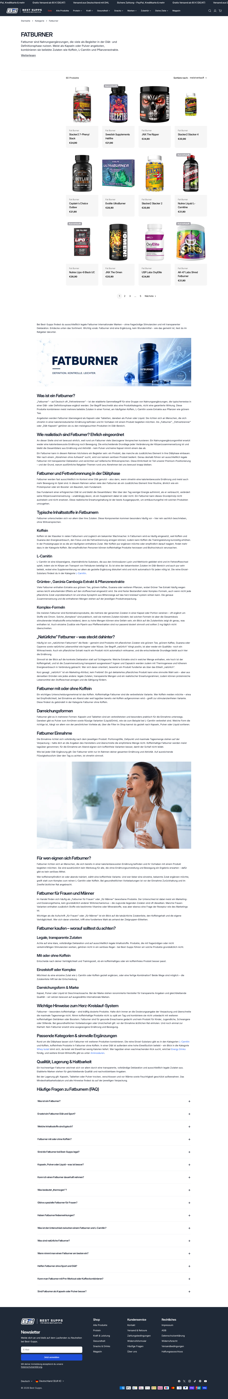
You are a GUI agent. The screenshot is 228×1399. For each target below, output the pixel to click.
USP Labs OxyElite (152, 272)
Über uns (132, 1351)
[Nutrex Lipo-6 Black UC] (82, 242)
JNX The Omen (113, 272)
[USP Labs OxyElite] (155, 242)
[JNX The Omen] (118, 242)
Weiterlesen (28, 55)
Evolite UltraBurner (115, 203)
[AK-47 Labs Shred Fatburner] (191, 242)
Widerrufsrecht (169, 1341)
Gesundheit (99, 1341)
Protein (97, 1330)
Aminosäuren (97, 1053)
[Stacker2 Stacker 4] (191, 104)
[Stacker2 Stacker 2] (155, 173)
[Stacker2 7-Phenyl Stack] (82, 104)
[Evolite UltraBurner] (118, 173)
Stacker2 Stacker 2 (152, 203)
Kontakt (131, 1325)
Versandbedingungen (173, 1346)
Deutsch (25, 1381)
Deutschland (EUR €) (50, 1381)
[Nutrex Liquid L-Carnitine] (191, 173)
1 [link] (119, 296)
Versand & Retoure (137, 1330)
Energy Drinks (178, 1049)
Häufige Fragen (135, 1346)
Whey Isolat (43, 1049)
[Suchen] (209, 10)
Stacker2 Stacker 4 (188, 134)
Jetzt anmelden (51, 1357)
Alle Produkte (100, 1325)
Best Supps (36, 1388)
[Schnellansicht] (94, 89)
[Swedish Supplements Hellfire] (118, 104)
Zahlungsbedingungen (139, 1335)
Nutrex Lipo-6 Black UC (82, 272)
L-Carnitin (81, 573)
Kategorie (39, 21)
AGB (164, 1330)
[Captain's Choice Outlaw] (82, 173)
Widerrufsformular (136, 1341)
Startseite (25, 21)
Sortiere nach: (181, 78)
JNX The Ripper (150, 134)
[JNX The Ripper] (155, 104)
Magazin (97, 1351)
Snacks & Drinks (101, 1346)
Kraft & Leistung (101, 1335)
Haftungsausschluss (172, 1351)
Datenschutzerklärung (31, 1367)
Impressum (167, 1325)
